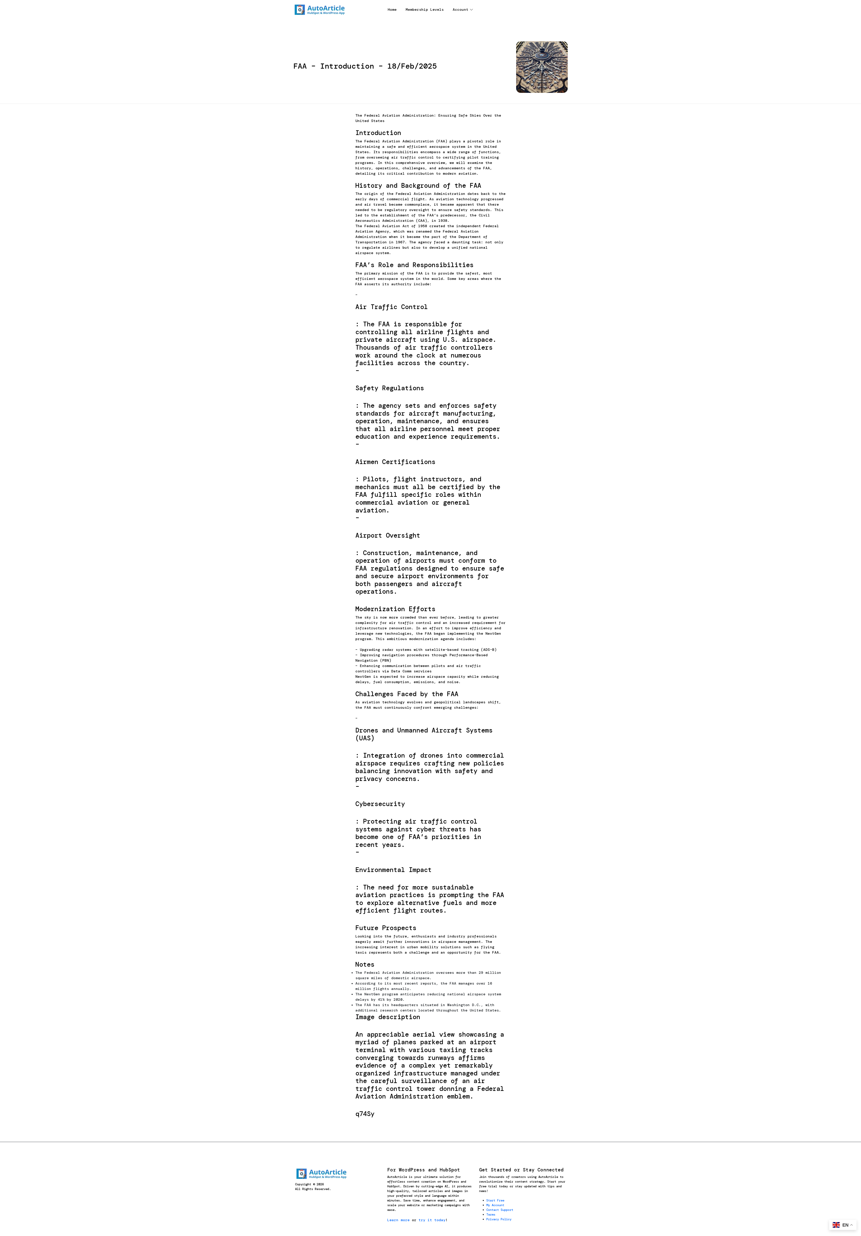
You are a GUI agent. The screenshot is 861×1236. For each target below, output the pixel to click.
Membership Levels (425, 9)
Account (460, 9)
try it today (432, 1220)
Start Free (495, 1200)
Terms (490, 1214)
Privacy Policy (498, 1219)
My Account (495, 1205)
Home (392, 9)
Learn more (398, 1220)
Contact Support (499, 1210)
